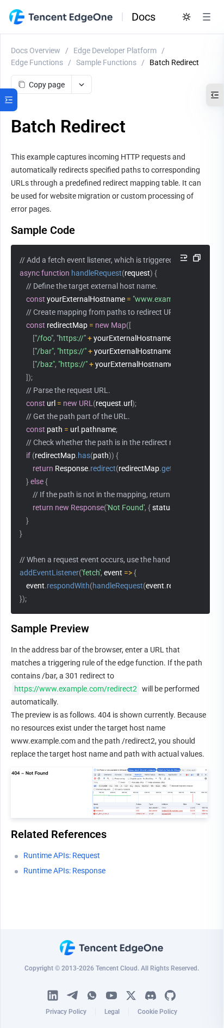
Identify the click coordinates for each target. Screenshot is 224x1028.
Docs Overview (35, 50)
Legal (112, 1012)
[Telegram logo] (72, 995)
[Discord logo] (150, 995)
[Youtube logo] (111, 995)
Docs (143, 17)
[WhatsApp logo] (91, 995)
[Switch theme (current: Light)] (186, 16)
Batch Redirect (174, 62)
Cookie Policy (157, 1012)
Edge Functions (37, 62)
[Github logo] (170, 995)
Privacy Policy (66, 1012)
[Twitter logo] (131, 995)
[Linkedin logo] (52, 995)
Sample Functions (106, 62)
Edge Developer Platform (115, 50)
